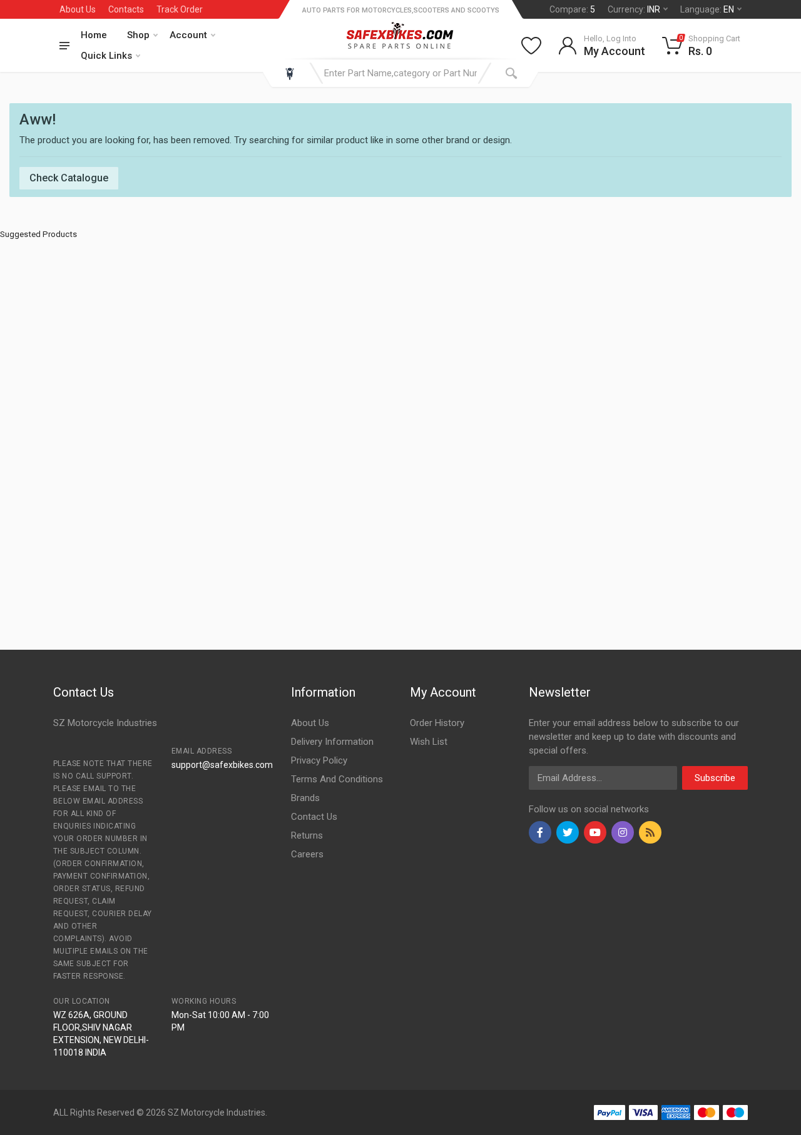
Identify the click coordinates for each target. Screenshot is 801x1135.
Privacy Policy (319, 760)
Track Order (179, 9)
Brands (305, 798)
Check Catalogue (68, 178)
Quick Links (106, 55)
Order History (437, 723)
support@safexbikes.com (222, 765)
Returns (307, 835)
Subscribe (715, 778)
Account (188, 35)
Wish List (428, 741)
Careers (307, 854)
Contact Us (314, 816)
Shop (138, 35)
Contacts (126, 9)
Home (94, 35)
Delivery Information (332, 741)
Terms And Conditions (337, 779)
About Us (77, 9)
